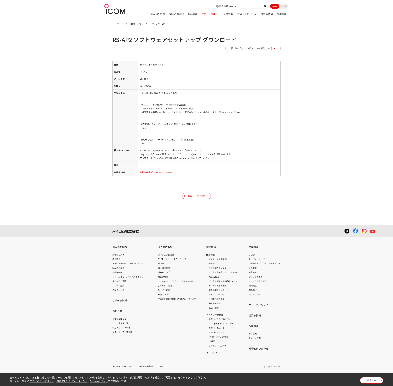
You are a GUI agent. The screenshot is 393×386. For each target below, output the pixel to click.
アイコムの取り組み (258, 281)
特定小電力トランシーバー (221, 267)
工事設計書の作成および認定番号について (177, 298)
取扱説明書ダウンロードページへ (156, 172)
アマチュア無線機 (166, 254)
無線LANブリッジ (216, 332)
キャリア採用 (255, 338)
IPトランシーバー (216, 294)
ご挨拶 (252, 254)
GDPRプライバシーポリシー (72, 381)
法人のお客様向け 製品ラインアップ (128, 263)
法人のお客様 (157, 14)
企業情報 (228, 14)
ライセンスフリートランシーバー (173, 259)
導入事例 (116, 259)
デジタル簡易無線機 (218, 285)
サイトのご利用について (122, 366)
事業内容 (253, 272)
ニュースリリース (120, 323)
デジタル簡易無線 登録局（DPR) (223, 281)
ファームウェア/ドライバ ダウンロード (130, 276)
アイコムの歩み (256, 276)
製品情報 (193, 14)
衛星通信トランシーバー (220, 290)
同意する (371, 380)
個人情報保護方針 (146, 366)
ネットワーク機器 (214, 314)
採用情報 (282, 14)
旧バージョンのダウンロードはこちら (252, 48)
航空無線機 (214, 307)
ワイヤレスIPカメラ (217, 345)
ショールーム (255, 294)
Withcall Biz (214, 276)
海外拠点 (253, 290)
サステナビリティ (247, 14)
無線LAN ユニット (217, 328)
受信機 (161, 263)
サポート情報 (209, 14)
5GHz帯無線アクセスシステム (222, 323)
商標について (165, 366)
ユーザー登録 (118, 285)
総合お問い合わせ (227, 6)
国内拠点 (253, 285)
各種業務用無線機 (217, 298)
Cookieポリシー (99, 381)
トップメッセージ (257, 259)
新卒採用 (253, 333)
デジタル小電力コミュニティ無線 (223, 272)
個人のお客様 (176, 14)
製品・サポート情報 (121, 327)
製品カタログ (118, 267)
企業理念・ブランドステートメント (265, 263)
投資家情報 (267, 14)
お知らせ (117, 311)
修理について (118, 290)
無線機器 (210, 254)
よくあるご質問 (119, 281)
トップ (115, 24)
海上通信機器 (164, 267)
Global (284, 6)
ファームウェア (146, 24)
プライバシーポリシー (41, 381)
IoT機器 (212, 341)
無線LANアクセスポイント (220, 319)
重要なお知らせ (119, 318)
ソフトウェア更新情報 (122, 332)
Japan (274, 6)
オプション (211, 352)
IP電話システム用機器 (218, 336)
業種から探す (118, 254)
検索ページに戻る (196, 196)
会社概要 (253, 267)
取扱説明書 (117, 272)
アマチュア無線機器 (218, 259)
